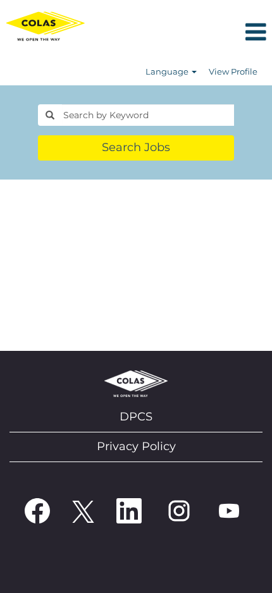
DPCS (136, 417)
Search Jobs (136, 147)
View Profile (233, 71)
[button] (181, 33)
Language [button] (167, 71)
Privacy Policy (136, 446)
